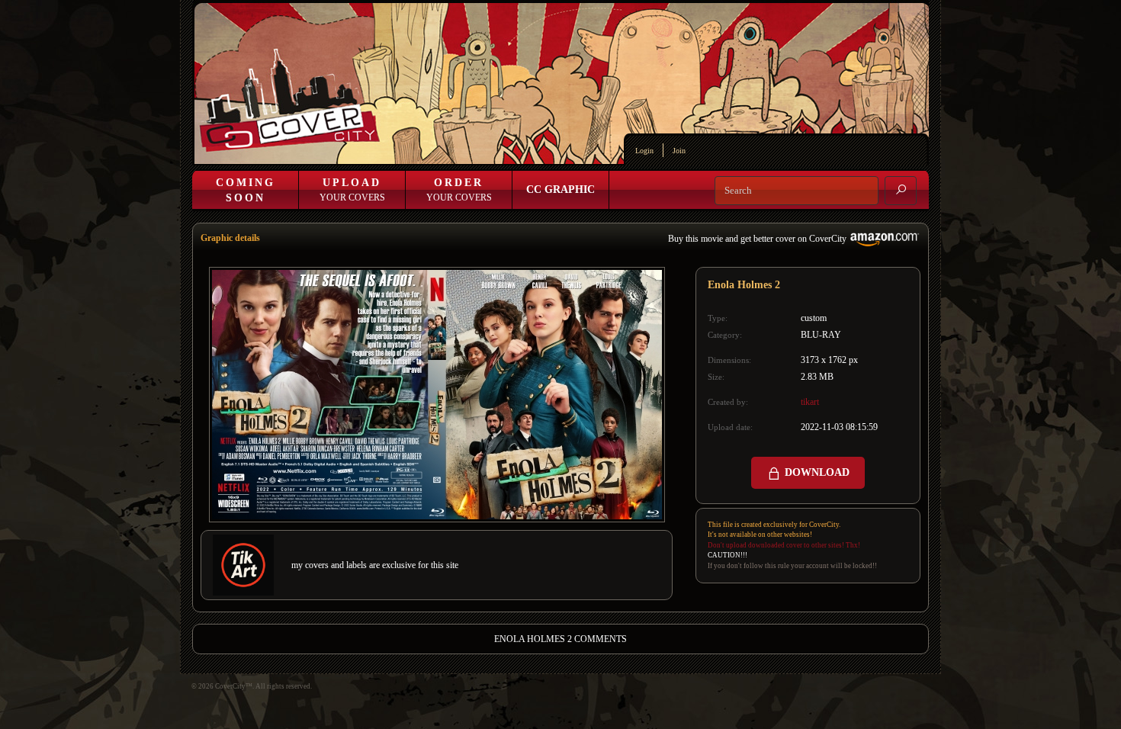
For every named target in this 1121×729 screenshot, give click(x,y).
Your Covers (352, 190)
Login (644, 150)
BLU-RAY (821, 334)
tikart (810, 402)
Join (679, 150)
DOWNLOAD (816, 472)
